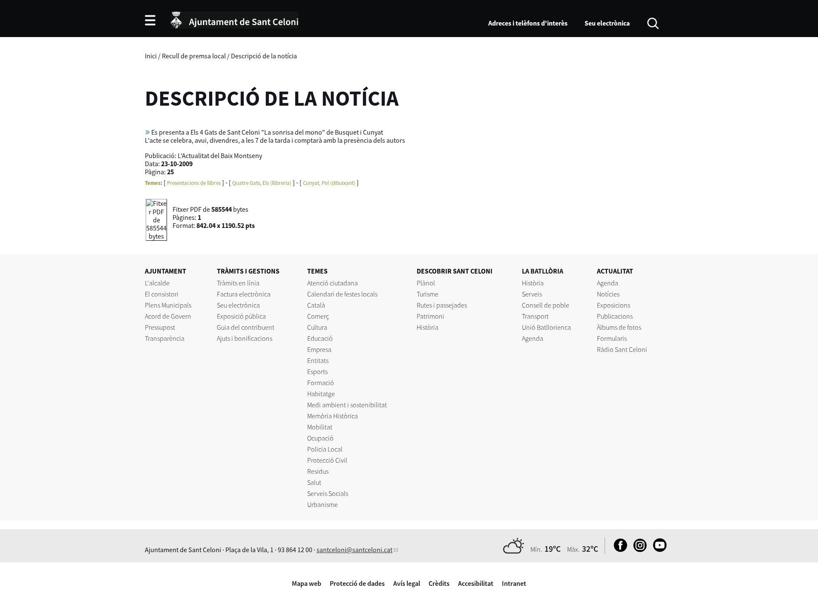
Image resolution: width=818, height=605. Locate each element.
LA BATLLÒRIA (542, 271)
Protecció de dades (357, 583)
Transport (535, 316)
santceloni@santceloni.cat (354, 549)
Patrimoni (430, 316)
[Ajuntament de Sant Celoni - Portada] (234, 18)
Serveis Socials (327, 493)
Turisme (427, 294)
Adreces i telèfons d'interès (527, 23)
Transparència (164, 338)
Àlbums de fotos (619, 327)
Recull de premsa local (194, 56)
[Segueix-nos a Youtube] (657, 549)
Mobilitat (319, 427)
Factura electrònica (244, 294)
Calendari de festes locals (342, 294)
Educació (320, 338)
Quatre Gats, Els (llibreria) (261, 183)
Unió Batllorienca (546, 327)
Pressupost (160, 327)
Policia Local (325, 449)
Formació (320, 382)
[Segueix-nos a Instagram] (638, 549)
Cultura (317, 327)
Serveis (532, 294)
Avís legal (406, 583)
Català (316, 305)
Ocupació (320, 438)
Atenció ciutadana (332, 283)
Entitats (317, 360)
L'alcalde (157, 283)
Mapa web (306, 583)
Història (427, 327)
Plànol (426, 283)
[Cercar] (653, 22)
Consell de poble (545, 305)
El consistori (162, 294)
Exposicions (613, 305)
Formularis (612, 338)
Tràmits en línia (238, 283)
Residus (317, 471)
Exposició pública (241, 316)
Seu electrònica (607, 23)
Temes (153, 183)
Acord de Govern (168, 316)
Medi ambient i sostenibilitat (347, 404)
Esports (317, 371)
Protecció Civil (327, 460)
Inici (151, 56)
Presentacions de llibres (194, 183)
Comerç (318, 316)
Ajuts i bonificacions (244, 338)
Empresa (319, 349)
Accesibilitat (475, 583)
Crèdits (439, 583)
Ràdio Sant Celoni (622, 349)
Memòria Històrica (332, 416)
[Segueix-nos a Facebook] (618, 549)
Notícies (608, 294)
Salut (314, 482)
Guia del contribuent (245, 327)
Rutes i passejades (442, 305)
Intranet (514, 583)
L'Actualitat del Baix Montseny (220, 155)
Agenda (532, 338)
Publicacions (615, 316)
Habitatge (321, 393)
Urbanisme (322, 504)
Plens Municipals (168, 305)
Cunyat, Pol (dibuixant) (329, 183)
